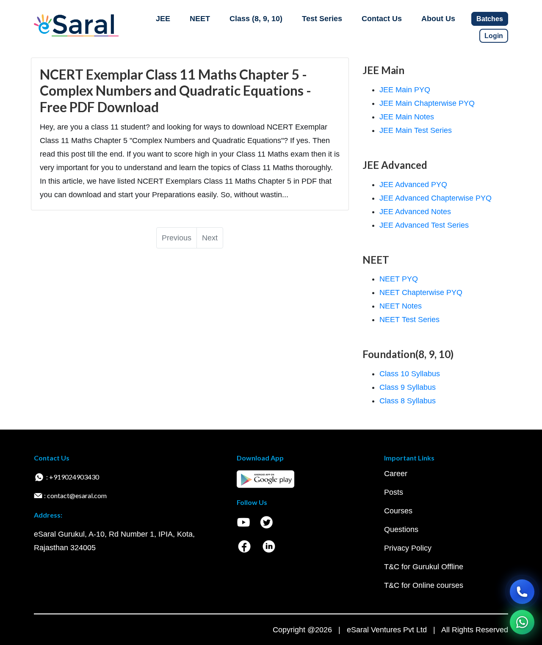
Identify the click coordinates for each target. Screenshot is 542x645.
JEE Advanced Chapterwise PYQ (435, 198)
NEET (200, 18)
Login (493, 35)
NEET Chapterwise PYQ (420, 292)
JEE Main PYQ (404, 89)
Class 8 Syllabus (407, 401)
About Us (438, 18)
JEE (163, 18)
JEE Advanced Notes (415, 211)
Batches (489, 18)
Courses (398, 511)
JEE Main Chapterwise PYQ (427, 103)
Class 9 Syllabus (407, 387)
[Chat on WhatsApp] (522, 622)
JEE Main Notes (406, 117)
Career (395, 473)
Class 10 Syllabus (409, 373)
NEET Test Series (409, 319)
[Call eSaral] (522, 591)
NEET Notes (400, 306)
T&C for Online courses (423, 585)
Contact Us (382, 18)
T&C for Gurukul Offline (423, 566)
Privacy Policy (407, 548)
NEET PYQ (398, 279)
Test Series (322, 18)
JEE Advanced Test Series (424, 225)
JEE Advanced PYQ (413, 184)
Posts (393, 492)
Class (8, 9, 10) (256, 18)
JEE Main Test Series (415, 130)
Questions (401, 529)
